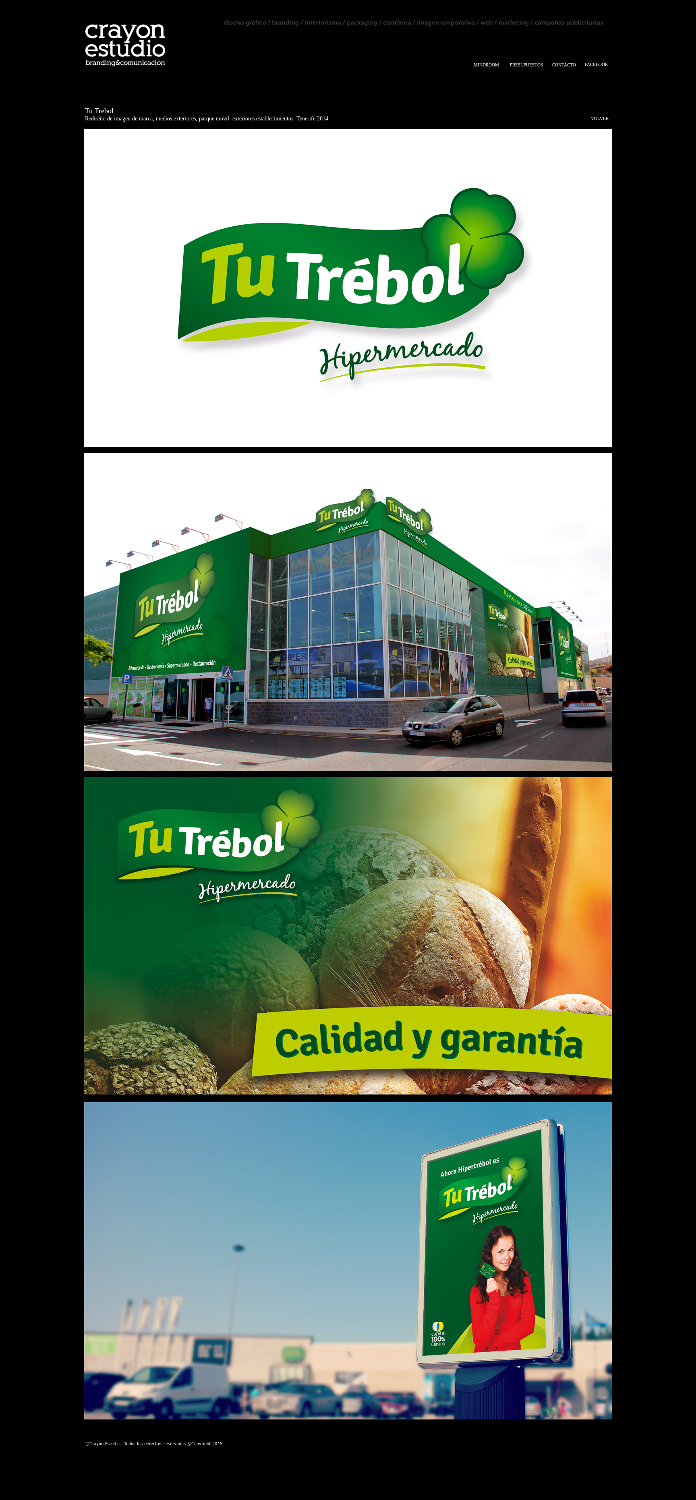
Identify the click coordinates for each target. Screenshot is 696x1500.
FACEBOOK (596, 64)
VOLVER (600, 118)
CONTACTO (564, 64)
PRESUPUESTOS (526, 64)
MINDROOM (486, 64)
